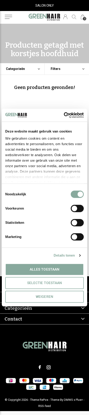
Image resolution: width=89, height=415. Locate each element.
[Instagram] (49, 367)
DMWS (68, 399)
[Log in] (65, 16)
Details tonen (64, 255)
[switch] (77, 208)
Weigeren (44, 297)
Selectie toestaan (44, 283)
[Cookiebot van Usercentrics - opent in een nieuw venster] (64, 115)
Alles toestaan (44, 269)
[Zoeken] (74, 16)
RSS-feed (44, 406)
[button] (8, 17)
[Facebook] (40, 367)
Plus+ (79, 399)
